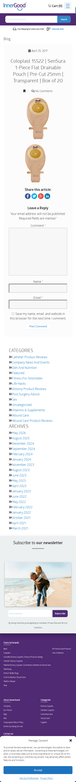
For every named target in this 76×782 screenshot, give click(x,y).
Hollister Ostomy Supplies (13, 661)
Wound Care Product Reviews (32, 420)
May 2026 (19, 433)
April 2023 (19, 486)
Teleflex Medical (9, 681)
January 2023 (21, 491)
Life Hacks (19, 383)
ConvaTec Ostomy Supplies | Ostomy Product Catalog (23, 657)
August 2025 (21, 438)
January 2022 (21, 512)
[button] (70, 740)
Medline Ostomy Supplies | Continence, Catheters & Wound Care (27, 665)
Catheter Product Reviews (29, 357)
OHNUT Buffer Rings (11, 673)
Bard (5, 649)
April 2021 (19, 523)
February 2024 (22, 454)
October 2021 (21, 518)
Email (38, 297)
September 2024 (23, 449)
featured (18, 373)
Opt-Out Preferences (29, 778)
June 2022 (19, 496)
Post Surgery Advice (26, 394)
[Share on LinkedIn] (47, 196)
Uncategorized (22, 405)
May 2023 (19, 480)
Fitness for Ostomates (27, 378)
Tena (5, 685)
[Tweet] (34, 196)
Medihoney (8, 669)
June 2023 (19, 475)
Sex (14, 399)
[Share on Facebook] (28, 196)
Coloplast (7, 653)
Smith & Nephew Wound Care (15, 677)
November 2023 (23, 464)
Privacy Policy (46, 778)
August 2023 (21, 470)
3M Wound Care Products (61, 649)
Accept (38, 770)
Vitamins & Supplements (28, 410)
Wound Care (20, 415)
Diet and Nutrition (24, 367)
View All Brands (58, 653)
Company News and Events (30, 362)
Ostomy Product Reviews (29, 389)
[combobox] (31, 19)
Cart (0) (57, 6)
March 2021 (20, 528)
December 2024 (23, 443)
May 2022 (19, 502)
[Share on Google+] (41, 196)
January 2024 (21, 459)
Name (38, 281)
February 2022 (22, 507)
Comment (38, 225)
